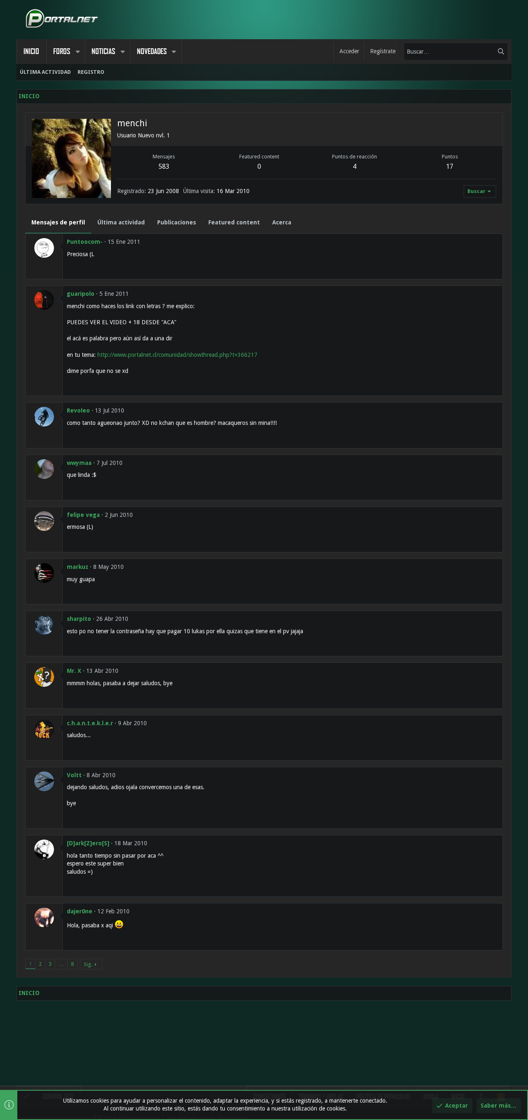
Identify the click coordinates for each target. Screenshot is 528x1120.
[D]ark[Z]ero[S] (88, 843)
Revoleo (78, 410)
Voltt (74, 775)
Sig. (88, 964)
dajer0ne (79, 911)
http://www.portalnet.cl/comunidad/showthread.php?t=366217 (177, 354)
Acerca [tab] (281, 222)
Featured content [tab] (234, 222)
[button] (77, 51)
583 (164, 166)
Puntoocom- (85, 241)
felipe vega (83, 515)
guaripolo (80, 293)
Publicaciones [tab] (176, 222)
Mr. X (74, 670)
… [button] (61, 964)
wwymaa (79, 463)
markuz (77, 567)
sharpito (79, 618)
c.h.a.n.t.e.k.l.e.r (90, 723)
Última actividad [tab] (121, 222)
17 (449, 166)
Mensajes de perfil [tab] (58, 222)
